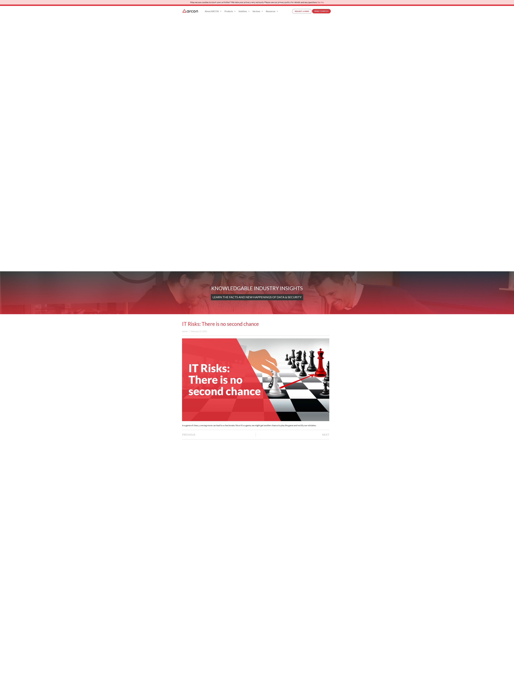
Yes (318, 2)
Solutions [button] (243, 11)
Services (256, 11)
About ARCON (212, 11)
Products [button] (228, 11)
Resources (270, 11)
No (322, 2)
